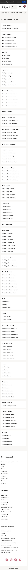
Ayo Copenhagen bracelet (9, 43)
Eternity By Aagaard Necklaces (10, 135)
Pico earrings (5, 301)
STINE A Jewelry (7, 411)
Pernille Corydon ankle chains (9, 286)
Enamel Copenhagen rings (9, 96)
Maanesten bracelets (7, 239)
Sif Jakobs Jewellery (8, 343)
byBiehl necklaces (7, 64)
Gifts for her (4, 516)
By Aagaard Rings (6, 76)
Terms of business (6, 545)
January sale (4, 495)
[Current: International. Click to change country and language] (24, 2)
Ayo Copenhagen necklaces (9, 46)
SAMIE (4, 313)
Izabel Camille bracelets (8, 194)
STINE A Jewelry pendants (9, 426)
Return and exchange (6, 540)
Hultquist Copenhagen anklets (10, 180)
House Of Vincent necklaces (9, 162)
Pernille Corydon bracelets (9, 280)
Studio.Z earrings (6, 435)
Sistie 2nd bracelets (7, 390)
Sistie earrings (6, 367)
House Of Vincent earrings (9, 153)
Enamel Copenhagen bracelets (10, 99)
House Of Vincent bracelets (9, 159)
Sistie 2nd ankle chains (8, 396)
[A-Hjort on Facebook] (7, 560)
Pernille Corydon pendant (8, 292)
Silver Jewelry (4, 514)
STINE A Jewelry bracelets (9, 420)
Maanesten (5, 230)
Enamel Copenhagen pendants (10, 105)
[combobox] (15, 7)
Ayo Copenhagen (7, 34)
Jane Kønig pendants (7, 218)
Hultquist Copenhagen (8, 168)
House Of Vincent (7, 150)
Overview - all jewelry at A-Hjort (9, 461)
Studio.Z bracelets (7, 441)
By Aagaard (5, 70)
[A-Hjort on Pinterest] (15, 560)
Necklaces (4, 471)
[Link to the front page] (5, 7)
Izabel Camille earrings (8, 188)
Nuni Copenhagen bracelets (9, 263)
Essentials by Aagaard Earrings (10, 120)
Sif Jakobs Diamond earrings (9, 328)
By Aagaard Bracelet (7, 79)
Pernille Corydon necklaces (9, 283)
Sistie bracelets (6, 373)
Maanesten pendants (7, 251)
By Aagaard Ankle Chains (8, 85)
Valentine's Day (5, 497)
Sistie (4, 364)
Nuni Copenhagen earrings (9, 260)
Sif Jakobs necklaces (7, 355)
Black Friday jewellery (6, 507)
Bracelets (3, 469)
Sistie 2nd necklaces (7, 393)
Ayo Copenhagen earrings (9, 37)
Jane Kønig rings (6, 209)
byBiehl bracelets (6, 61)
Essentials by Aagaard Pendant (10, 123)
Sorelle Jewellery (7, 402)
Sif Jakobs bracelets (7, 352)
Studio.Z (4, 432)
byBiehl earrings (6, 55)
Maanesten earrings (7, 233)
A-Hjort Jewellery (7, 25)
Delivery (3, 533)
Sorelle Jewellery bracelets (9, 405)
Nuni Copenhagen (7, 257)
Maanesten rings (6, 236)
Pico (3, 298)
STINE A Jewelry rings (8, 417)
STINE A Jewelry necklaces (9, 423)
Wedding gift (4, 519)
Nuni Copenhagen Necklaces (9, 266)
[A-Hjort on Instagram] (11, 560)
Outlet (2, 481)
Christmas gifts (5, 509)
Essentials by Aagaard (8, 117)
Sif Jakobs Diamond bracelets (10, 334)
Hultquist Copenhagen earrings (10, 171)
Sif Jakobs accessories (8, 358)
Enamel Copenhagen (8, 90)
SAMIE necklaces (6, 319)
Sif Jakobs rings (6, 349)
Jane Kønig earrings (7, 206)
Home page (4, 12)
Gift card (3, 535)
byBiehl (4, 52)
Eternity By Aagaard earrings (9, 138)
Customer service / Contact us (9, 550)
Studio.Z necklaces (7, 444)
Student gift (4, 504)
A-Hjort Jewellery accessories (10, 28)
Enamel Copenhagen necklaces (10, 102)
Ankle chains (4, 473)
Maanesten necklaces (8, 242)
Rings (2, 466)
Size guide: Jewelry (6, 552)
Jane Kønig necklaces (8, 215)
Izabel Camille (6, 185)
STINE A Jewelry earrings (8, 414)
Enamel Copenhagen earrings (9, 93)
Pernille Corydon (7, 272)
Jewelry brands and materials (8, 543)
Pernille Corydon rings (8, 277)
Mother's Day (4, 502)
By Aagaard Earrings (7, 73)
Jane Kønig (5, 203)
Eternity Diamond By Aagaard (10, 129)
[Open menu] (20, 7)
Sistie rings (5, 370)
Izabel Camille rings (7, 191)
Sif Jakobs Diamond (8, 325)
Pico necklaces (6, 307)
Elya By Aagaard (7, 111)
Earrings (3, 464)
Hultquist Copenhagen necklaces (10, 177)
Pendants (3, 476)
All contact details (13, 568)
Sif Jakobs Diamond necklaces (10, 337)
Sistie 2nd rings (6, 387)
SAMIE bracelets (6, 316)
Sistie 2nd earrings (7, 384)
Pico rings (4, 304)
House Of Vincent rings (8, 156)
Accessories (4, 478)
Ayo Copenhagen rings (8, 40)
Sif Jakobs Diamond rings (8, 331)
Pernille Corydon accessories (9, 289)
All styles (3, 483)
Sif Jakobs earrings (7, 346)
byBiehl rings (5, 58)
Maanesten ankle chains (8, 245)
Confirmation (4, 500)
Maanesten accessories (8, 248)
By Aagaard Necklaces (8, 82)
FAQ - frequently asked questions (9, 547)
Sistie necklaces (6, 376)
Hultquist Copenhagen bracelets (10, 174)
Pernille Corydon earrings (8, 275)
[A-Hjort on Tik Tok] (20, 560)
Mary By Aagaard (7, 224)
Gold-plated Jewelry (6, 512)
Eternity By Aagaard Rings (9, 132)
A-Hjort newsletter (6, 531)
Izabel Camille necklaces (8, 197)
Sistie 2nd (5, 381)
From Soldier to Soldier (8, 144)
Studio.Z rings (5, 438)
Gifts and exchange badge (8, 538)
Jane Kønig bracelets (7, 212)
